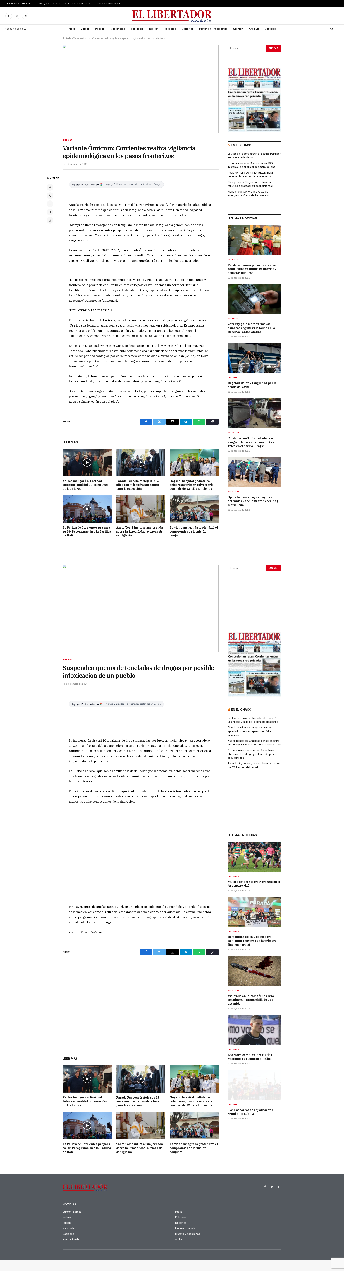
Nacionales (117, 28)
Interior (153, 28)
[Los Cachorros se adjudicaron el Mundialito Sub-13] (254, 1085)
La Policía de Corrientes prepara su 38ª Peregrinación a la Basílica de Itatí (87, 531)
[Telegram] (50, 212)
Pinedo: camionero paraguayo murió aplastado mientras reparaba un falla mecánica (249, 731)
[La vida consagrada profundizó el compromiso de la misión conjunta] (194, 509)
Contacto (270, 28)
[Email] (50, 203)
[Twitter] (50, 195)
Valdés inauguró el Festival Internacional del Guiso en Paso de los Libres (86, 485)
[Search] (332, 29)
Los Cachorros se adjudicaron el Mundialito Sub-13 (251, 1112)
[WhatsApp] (50, 220)
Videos (85, 28)
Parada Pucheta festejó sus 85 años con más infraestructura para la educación (137, 485)
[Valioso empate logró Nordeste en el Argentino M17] (254, 857)
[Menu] (337, 29)
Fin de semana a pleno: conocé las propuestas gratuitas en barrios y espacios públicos (252, 269)
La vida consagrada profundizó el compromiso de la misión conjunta (194, 531)
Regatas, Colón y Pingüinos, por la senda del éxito (252, 385)
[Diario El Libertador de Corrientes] (172, 15)
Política (100, 28)
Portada (67, 38)
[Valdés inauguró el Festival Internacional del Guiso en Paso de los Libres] (87, 462)
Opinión (238, 28)
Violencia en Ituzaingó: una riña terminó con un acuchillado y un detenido (251, 1000)
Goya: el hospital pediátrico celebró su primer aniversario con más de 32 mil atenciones (191, 485)
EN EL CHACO (241, 145)
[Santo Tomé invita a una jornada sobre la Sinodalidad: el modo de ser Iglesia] (140, 509)
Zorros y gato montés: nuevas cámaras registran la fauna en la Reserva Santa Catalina (80, 3)
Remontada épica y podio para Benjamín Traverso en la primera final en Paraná (252, 940)
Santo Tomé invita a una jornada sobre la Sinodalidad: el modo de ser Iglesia (139, 531)
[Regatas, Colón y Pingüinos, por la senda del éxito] (254, 358)
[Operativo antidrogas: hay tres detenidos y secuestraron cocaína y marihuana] (254, 472)
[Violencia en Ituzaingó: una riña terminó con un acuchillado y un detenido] (254, 971)
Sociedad (137, 28)
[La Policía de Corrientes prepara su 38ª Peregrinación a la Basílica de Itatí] (87, 509)
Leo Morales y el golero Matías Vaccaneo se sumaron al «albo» (250, 1057)
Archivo (254, 28)
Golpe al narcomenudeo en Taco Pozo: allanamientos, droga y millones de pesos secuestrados (252, 754)
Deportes (188, 28)
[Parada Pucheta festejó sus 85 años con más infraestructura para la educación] (140, 462)
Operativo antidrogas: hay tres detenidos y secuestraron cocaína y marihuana (253, 501)
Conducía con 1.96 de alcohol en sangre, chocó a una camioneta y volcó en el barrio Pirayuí (251, 442)
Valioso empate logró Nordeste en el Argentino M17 (254, 884)
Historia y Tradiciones (213, 28)
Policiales (170, 28)
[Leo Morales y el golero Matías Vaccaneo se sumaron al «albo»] (254, 1030)
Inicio (71, 28)
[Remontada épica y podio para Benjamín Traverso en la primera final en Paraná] (254, 912)
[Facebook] (50, 187)
